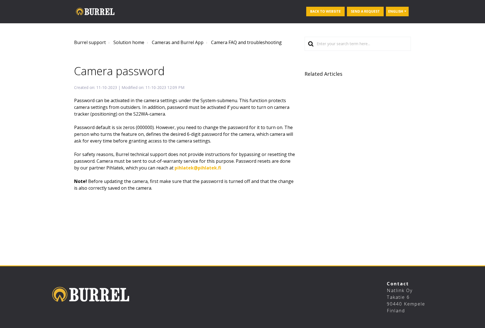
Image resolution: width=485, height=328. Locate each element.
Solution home (128, 42)
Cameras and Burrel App (177, 42)
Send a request (365, 11)
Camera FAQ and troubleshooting (246, 42)
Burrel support (90, 42)
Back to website (325, 11)
